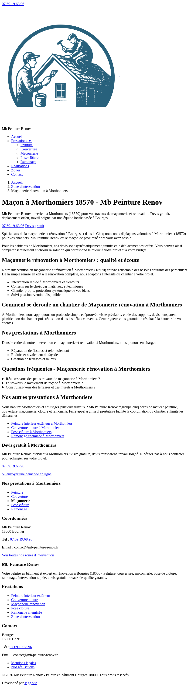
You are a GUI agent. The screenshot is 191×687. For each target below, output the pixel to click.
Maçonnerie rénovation (28, 604)
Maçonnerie (29, 153)
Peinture (26, 145)
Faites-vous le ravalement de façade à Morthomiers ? (44, 383)
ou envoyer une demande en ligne (26, 474)
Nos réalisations (22, 667)
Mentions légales (23, 663)
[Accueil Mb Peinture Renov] (61, 124)
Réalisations (20, 166)
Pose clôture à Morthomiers (31, 432)
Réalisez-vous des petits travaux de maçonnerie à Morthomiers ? (53, 379)
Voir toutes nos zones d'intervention (28, 555)
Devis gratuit (34, 226)
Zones (15, 170)
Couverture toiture (24, 600)
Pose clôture (29, 158)
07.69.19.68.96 (13, 4)
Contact (17, 174)
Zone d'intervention (25, 187)
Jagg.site (30, 683)
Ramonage (28, 162)
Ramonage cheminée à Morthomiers (37, 436)
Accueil (17, 137)
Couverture (28, 149)
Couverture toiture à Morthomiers (35, 428)
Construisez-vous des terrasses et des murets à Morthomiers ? (50, 387)
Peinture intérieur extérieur (30, 596)
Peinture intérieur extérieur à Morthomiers (41, 423)
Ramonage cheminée (26, 612)
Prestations (21, 141)
